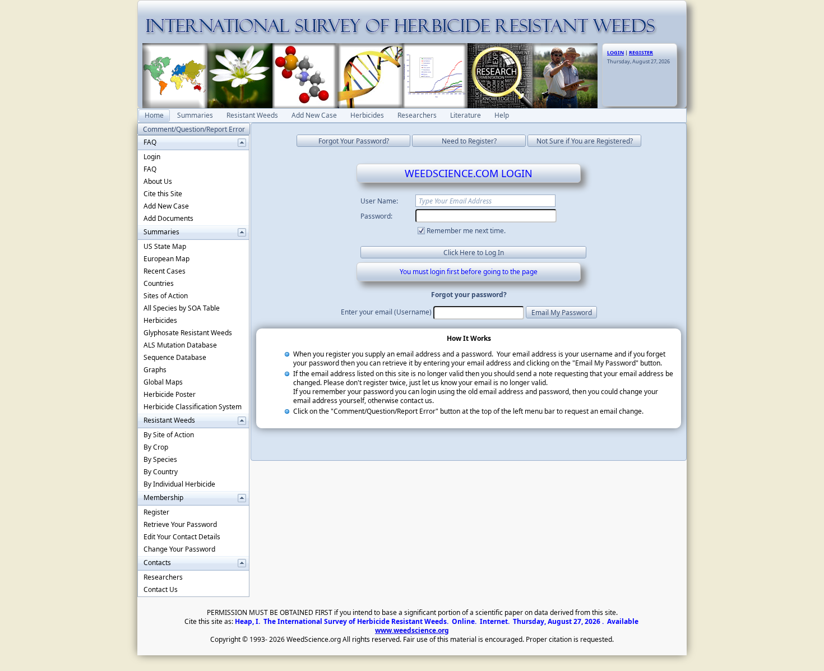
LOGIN (615, 52)
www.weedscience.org (412, 630)
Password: (376, 216)
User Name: (379, 201)
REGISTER (641, 52)
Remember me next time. (466, 230)
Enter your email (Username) (386, 312)
